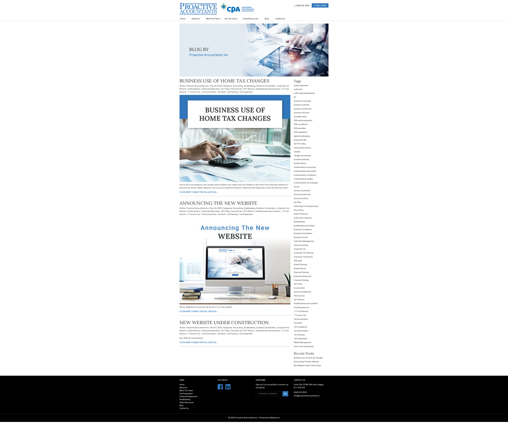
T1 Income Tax (194, 92)
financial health (300, 140)
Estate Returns (194, 89)
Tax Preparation (246, 92)
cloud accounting (301, 245)
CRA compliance (301, 124)
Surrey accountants (302, 191)
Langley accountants (302, 156)
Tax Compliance (300, 327)
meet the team (213, 19)
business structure (301, 113)
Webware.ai (275, 418)
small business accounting (305, 167)
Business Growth (301, 237)
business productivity (302, 109)
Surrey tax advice (301, 198)
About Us (196, 19)
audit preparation (301, 85)
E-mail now (320, 6)
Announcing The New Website (218, 203)
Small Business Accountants (268, 89)
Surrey (296, 187)
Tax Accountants (208, 92)
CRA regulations (300, 132)
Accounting (238, 86)
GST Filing (225, 89)
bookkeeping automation (304, 226)
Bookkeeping (249, 86)
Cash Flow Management (304, 241)
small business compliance (305, 175)
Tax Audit (221, 92)
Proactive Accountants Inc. (246, 418)
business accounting (302, 101)
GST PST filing (300, 144)
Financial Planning (301, 272)
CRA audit (298, 261)
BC (295, 97)
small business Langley (303, 179)
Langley (297, 152)
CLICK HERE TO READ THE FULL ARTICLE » (198, 192)
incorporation (299, 288)
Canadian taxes (300, 117)
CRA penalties (300, 128)
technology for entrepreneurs (306, 206)
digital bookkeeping (302, 136)
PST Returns (248, 89)
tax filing (297, 202)
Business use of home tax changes (224, 81)
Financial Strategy (301, 280)
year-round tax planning (304, 346)
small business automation (305, 171)
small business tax (301, 307)
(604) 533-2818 (302, 6)
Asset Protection (301, 214)
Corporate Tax (300, 249)
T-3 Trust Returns (301, 311)
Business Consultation (266, 86)
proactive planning (301, 159)
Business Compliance (303, 229)
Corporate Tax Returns (303, 257)
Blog (267, 19)
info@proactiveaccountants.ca (306, 396)
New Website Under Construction (224, 322)
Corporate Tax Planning (303, 253)
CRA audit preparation (303, 120)
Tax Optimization (301, 331)
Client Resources (250, 19)
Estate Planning (300, 264)
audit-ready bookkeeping (304, 93)
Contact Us (280, 19)
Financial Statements (211, 89)
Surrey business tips (302, 194)
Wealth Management (302, 342)
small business (300, 163)
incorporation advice (302, 148)
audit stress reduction (303, 218)
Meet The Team (186, 390)
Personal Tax (236, 89)
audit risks (298, 89)
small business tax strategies (306, 183)
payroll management (302, 292)
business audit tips (301, 105)
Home (182, 19)
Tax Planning (232, 92)
